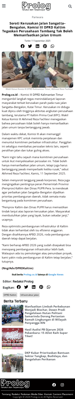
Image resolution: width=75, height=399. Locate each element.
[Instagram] (62, 384)
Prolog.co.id (30, 274)
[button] (70, 6)
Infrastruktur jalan (30, 294)
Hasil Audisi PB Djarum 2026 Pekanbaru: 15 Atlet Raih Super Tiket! (46, 333)
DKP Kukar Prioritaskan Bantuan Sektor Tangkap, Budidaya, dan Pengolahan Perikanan (47, 356)
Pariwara (37, 17)
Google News (55, 274)
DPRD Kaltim (10, 294)
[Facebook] (54, 384)
